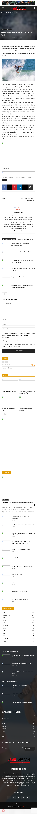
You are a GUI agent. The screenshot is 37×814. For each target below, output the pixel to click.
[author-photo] (18, 209)
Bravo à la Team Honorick (18, 558)
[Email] (25, 187)
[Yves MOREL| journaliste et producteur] (6, 704)
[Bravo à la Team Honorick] (6, 560)
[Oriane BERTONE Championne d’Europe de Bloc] (6, 246)
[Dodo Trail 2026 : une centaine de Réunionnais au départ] (6, 287)
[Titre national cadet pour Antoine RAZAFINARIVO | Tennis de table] (6, 544)
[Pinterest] (14, 187)
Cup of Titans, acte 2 (17, 694)
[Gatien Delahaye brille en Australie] (27, 401)
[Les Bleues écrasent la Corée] (6, 593)
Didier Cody (5, 198)
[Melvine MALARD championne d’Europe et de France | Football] (6, 535)
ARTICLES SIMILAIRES (9, 239)
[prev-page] (3, 293)
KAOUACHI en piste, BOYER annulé (21, 599)
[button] (3, 8)
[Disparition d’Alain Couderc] (6, 279)
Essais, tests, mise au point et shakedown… (27, 199)
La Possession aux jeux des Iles (20, 583)
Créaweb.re (26, 807)
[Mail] (18, 231)
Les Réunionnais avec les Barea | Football (23, 524)
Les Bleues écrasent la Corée (19, 591)
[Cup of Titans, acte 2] (6, 696)
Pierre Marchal (6, 37)
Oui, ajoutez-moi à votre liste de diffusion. (15, 341)
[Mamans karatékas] (6, 577)
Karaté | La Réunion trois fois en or (21, 549)
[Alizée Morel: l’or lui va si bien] (6, 688)
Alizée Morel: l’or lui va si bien (19, 685)
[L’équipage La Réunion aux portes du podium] (6, 271)
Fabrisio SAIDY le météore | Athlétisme (17, 503)
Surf (17, 12)
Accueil (3, 12)
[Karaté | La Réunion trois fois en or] (6, 552)
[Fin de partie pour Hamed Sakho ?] (10, 401)
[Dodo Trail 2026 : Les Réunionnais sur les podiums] (6, 262)
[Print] (30, 187)
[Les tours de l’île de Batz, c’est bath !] (6, 254)
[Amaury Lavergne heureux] (10, 384)
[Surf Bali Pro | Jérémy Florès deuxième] (6, 568)
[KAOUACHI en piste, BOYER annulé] (6, 602)
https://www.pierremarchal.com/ (18, 215)
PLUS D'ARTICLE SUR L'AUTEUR (25, 239)
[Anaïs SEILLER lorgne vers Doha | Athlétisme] (6, 519)
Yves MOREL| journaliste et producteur (22, 702)
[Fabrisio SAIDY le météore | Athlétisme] (18, 488)
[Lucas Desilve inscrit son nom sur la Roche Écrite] (27, 384)
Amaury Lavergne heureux (9, 391)
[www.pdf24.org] (18, 173)
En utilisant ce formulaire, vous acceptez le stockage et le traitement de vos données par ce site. (19, 345)
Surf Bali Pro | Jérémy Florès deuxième (22, 566)
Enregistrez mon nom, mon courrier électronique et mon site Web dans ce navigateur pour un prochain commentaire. (18, 335)
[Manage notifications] (3, 810)
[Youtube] (28, 797)
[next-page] (5, 293)
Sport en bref (5, 499)
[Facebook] (4, 187)
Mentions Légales (16, 803)
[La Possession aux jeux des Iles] (6, 585)
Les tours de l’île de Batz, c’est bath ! (23, 252)
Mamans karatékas (17, 574)
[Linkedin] (19, 187)
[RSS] (22, 231)
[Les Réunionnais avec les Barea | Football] (6, 527)
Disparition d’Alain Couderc (20, 277)
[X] (9, 187)
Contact (23, 803)
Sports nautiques (10, 12)
